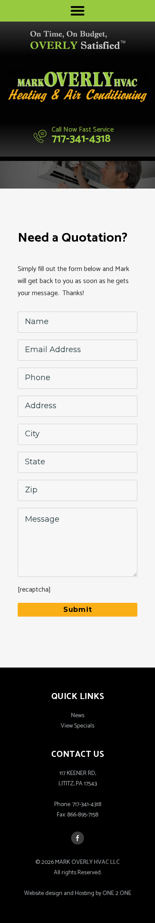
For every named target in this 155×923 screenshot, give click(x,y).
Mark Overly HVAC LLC (77, 88)
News (77, 716)
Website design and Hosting (59, 893)
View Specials (77, 726)
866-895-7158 (82, 815)
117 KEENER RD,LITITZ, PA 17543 (78, 779)
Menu (77, 11)
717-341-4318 (81, 138)
